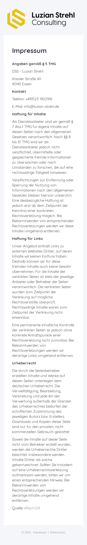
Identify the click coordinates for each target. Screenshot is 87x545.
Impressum (40, 532)
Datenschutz (57, 532)
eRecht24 (32, 508)
